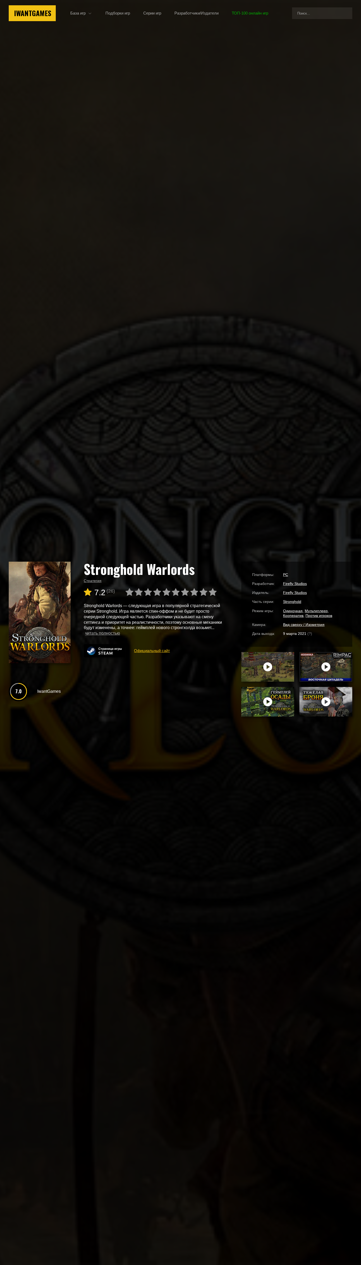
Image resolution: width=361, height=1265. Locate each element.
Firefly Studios (295, 583)
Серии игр (152, 13)
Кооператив (293, 615)
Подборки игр (117, 13)
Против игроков (319, 615)
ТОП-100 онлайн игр (250, 13)
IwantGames (32, 13)
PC (285, 575)
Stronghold (292, 601)
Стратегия (92, 581)
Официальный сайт (152, 650)
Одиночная (293, 611)
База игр (78, 13)
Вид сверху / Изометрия (304, 624)
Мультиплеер (316, 611)
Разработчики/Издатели (196, 13)
